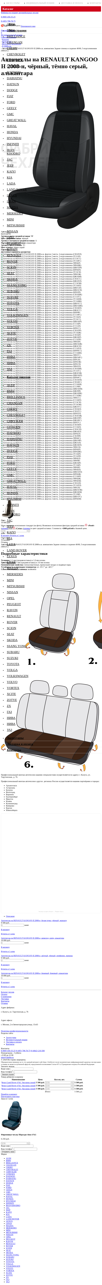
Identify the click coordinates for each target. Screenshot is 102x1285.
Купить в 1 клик (8, 934)
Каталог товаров (18, 377)
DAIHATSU (14, 78)
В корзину (5, 930)
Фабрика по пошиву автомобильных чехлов (19, 13)
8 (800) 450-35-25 (8, 17)
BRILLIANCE (16, 36)
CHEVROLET (16, 54)
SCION (11, 267)
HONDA (12, 132)
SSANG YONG (17, 285)
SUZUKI (12, 297)
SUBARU (13, 291)
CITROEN (13, 66)
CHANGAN (14, 42)
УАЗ (9, 369)
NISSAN (12, 231)
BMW (11, 391)
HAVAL (12, 126)
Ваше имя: (5, 1069)
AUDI (11, 385)
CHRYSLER (15, 60)
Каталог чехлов (7, 992)
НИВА (11, 357)
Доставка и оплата (72, 3)
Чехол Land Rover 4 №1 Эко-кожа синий (18, 1082)
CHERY (12, 48)
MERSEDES (15, 213)
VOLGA (12, 309)
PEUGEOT (14, 243)
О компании (6, 997)
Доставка (5, 999)
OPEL (11, 237)
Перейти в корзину (9, 1094)
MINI (10, 219)
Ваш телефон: (7, 1072)
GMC (10, 114)
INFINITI (13, 144)
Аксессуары (13, 3)
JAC (9, 159)
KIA (9, 177)
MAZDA (12, 207)
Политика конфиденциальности (14, 1031)
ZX (9, 345)
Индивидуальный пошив (40, 3)
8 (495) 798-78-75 (23, 1051)
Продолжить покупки (10, 1096)
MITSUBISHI (16, 225)
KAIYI (11, 171)
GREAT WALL (16, 120)
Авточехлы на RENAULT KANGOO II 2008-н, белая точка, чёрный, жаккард (34, 920)
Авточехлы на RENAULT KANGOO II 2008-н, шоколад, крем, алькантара (32, 938)
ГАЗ (9, 351)
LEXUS (12, 195)
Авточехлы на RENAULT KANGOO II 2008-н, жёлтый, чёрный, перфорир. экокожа (37, 956)
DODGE (12, 90)
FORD (11, 102)
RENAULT (14, 255)
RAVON (12, 249)
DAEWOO (14, 72)
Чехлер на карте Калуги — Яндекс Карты (51, 911)
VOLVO (12, 321)
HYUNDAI (14, 138)
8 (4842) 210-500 (38, 1051)
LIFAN (11, 201)
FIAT (10, 96)
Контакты (95, 3)
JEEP (10, 165)
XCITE (11, 333)
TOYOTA (13, 303)
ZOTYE (12, 339)
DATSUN (13, 84)
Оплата (4, 994)
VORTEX (13, 327)
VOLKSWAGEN (17, 315)
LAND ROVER (17, 189)
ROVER (12, 261)
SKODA (12, 279)
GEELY (12, 108)
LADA (11, 183)
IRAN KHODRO (13, 151)
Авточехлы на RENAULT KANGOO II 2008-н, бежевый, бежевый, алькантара (34, 973)
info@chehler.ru (7, 1057)
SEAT (10, 273)
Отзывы (4, 1003)
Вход (12, 24)
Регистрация (17, 30)
